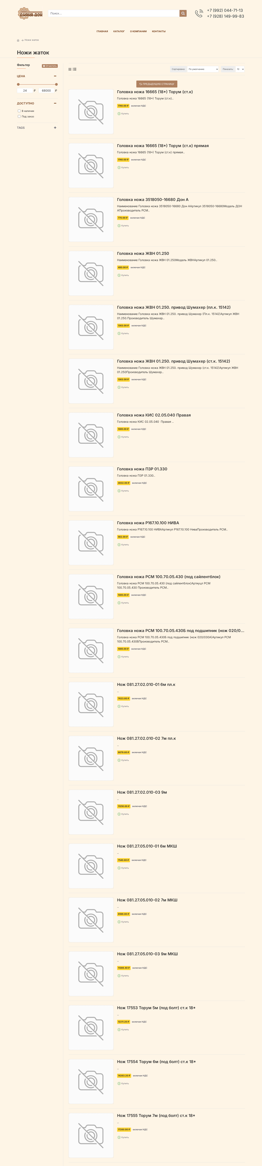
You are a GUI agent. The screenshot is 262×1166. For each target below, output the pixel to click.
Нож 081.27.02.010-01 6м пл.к (146, 684)
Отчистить (51, 66)
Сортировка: (178, 69)
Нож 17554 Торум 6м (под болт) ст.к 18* (156, 1061)
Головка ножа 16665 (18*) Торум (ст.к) (155, 91)
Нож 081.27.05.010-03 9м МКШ (147, 954)
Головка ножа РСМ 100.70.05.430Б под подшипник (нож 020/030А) (181, 630)
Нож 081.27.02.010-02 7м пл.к (146, 738)
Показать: (228, 69)
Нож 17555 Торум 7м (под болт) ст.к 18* (156, 1115)
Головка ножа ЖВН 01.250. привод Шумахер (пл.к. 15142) (174, 307)
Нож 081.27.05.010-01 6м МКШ (147, 846)
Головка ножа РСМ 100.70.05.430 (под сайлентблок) (168, 576)
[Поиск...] (183, 13)
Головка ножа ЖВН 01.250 (143, 253)
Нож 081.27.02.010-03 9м (142, 792)
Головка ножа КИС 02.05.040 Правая (154, 415)
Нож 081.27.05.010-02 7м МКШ (147, 900)
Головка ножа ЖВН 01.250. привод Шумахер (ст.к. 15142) (173, 361)
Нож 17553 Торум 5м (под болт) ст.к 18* (156, 1007)
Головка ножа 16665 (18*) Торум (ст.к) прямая (163, 145)
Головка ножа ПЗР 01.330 (142, 469)
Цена (21, 76)
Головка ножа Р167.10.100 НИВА (148, 522)
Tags (21, 127)
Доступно (25, 103)
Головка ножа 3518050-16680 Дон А (153, 199)
